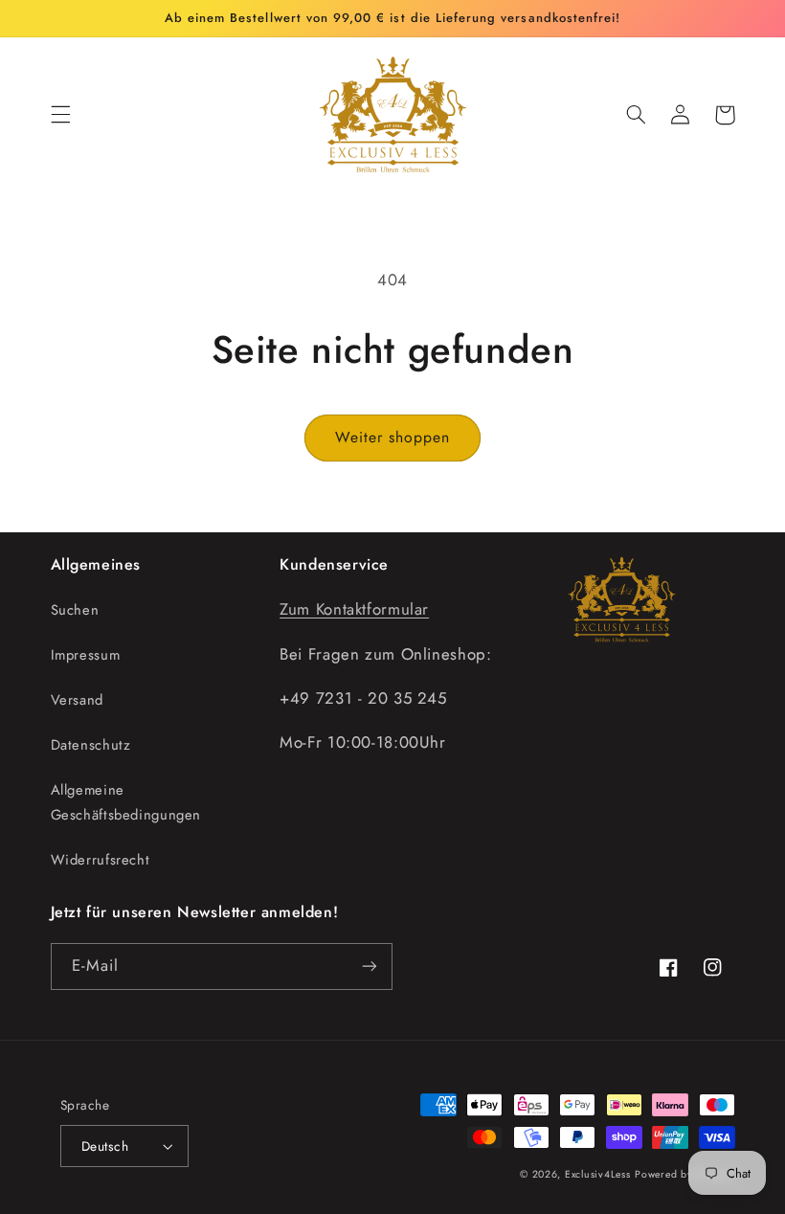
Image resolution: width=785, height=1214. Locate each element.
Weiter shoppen (393, 437)
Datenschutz (91, 744)
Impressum (86, 654)
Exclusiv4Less (598, 1174)
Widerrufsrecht (100, 859)
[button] (60, 115)
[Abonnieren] (370, 966)
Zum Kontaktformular (354, 608)
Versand (77, 699)
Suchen (75, 609)
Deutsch (104, 1146)
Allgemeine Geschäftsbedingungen (126, 802)
